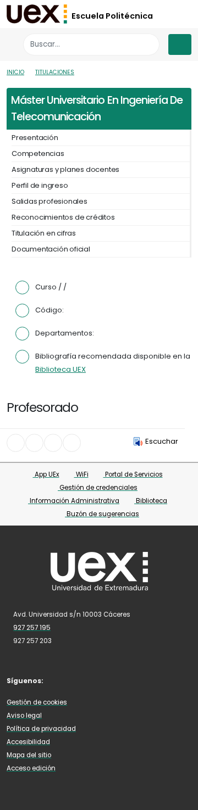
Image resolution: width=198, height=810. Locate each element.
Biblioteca (150, 500)
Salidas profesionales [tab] (49, 201)
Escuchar (161, 441)
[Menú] (179, 44)
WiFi (81, 474)
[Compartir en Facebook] (16, 443)
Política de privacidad (41, 728)
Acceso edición (31, 768)
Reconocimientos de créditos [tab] (63, 217)
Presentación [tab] (35, 137)
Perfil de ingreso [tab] (40, 185)
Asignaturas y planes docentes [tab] (65, 169)
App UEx (46, 474)
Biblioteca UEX (60, 369)
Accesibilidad (28, 742)
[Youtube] (109, 680)
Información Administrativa (73, 500)
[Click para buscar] (148, 44)
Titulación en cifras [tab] (44, 233)
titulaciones (54, 72)
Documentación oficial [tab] (51, 249)
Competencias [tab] (38, 153)
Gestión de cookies (37, 702)
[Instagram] (93, 680)
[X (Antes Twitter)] (77, 680)
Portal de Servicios (133, 474)
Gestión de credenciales (98, 487)
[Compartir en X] (34, 443)
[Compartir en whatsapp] (72, 443)
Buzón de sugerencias (102, 514)
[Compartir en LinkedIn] (53, 443)
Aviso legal (24, 715)
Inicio (15, 72)
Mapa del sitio (29, 755)
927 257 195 (32, 627)
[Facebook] (61, 680)
